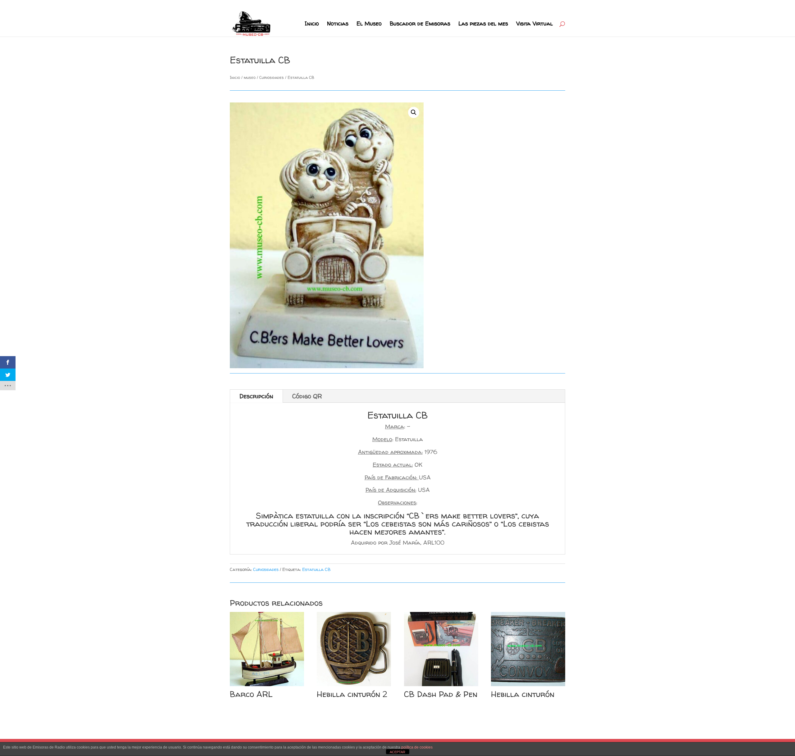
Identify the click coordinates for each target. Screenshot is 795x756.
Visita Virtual (534, 24)
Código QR (307, 396)
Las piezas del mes (483, 24)
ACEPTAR (397, 752)
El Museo (369, 24)
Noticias (337, 24)
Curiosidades (271, 77)
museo (250, 77)
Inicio (312, 24)
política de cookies (417, 747)
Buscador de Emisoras (420, 24)
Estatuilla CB (316, 569)
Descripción (256, 396)
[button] (413, 112)
